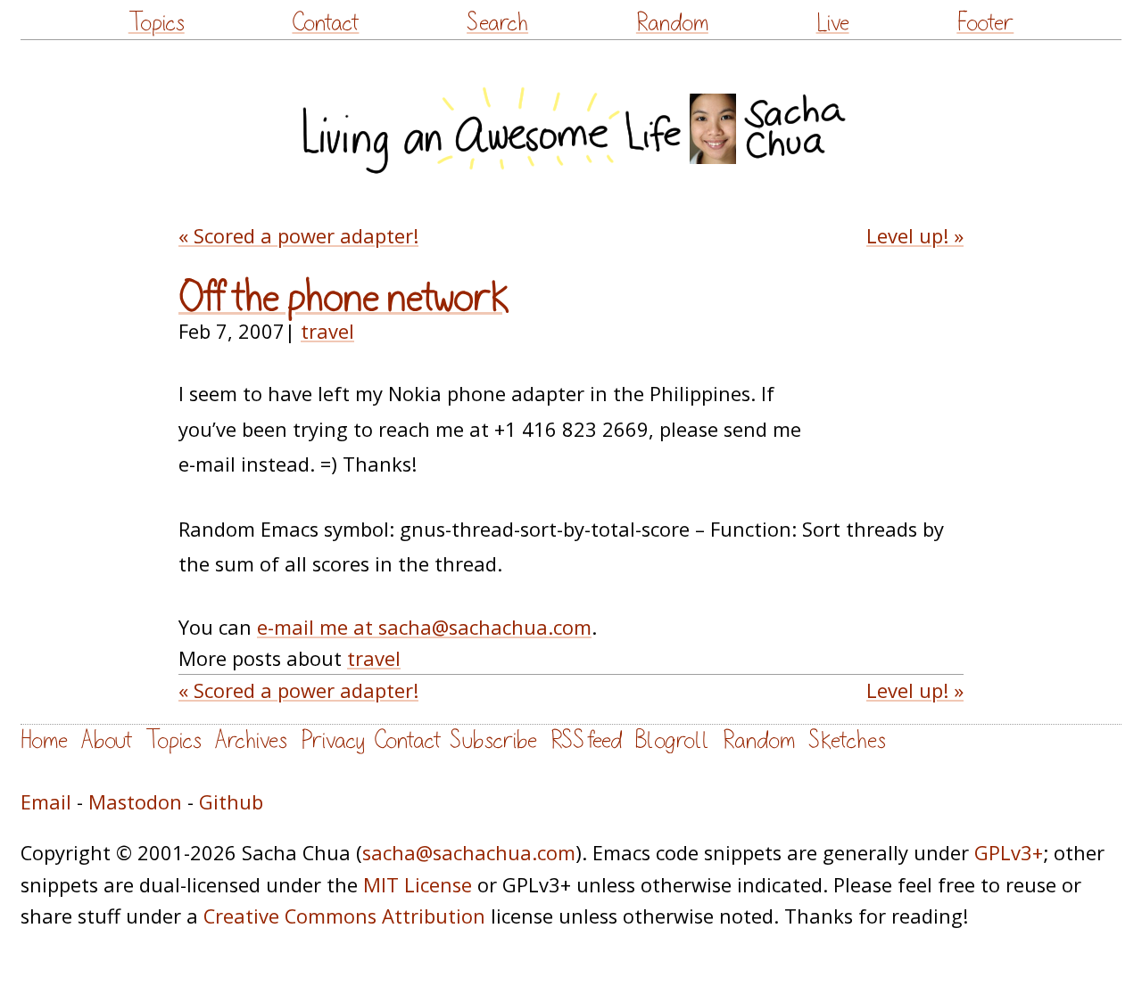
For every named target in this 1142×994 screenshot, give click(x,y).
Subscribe (493, 740)
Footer (985, 23)
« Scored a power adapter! (298, 236)
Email (46, 802)
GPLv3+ (1008, 853)
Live (832, 23)
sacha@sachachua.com (468, 853)
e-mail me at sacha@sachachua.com (424, 627)
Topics (156, 23)
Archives (251, 740)
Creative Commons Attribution (344, 916)
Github (231, 802)
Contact (325, 23)
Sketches (847, 740)
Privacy (333, 740)
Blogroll (672, 740)
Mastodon (135, 802)
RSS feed (586, 740)
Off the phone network (343, 297)
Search (497, 23)
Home (44, 740)
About (106, 740)
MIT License (417, 885)
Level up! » (915, 236)
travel (327, 331)
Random (672, 23)
